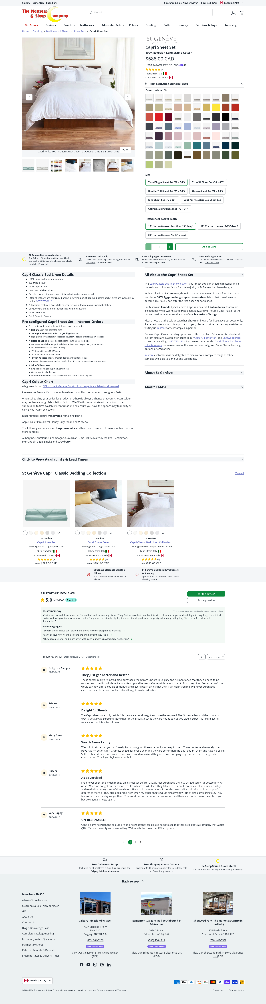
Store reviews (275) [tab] (73, 656)
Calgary (36, 258)
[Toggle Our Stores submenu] (40, 25)
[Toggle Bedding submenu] (158, 25)
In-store (149, 355)
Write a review (206, 594)
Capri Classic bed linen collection (168, 283)
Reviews (51, 25)
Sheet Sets (80, 31)
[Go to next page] (141, 842)
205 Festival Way (218, 937)
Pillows (133, 25)
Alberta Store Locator (34, 907)
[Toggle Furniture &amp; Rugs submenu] (219, 25)
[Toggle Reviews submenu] (58, 25)
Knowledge (231, 25)
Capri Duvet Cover (99, 542)
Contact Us (28, 929)
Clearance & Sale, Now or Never (181, 2)
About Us (27, 924)
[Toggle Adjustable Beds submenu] (123, 25)
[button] (242, 13)
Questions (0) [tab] (92, 656)
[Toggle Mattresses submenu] (96, 25)
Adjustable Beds (111, 25)
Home (25, 31)
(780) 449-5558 (218, 947)
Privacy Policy (218, 997)
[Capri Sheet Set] (46, 503)
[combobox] (149, 12)
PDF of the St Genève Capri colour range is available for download (81, 386)
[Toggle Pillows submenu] (140, 25)
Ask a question (206, 600)
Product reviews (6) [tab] (52, 656)
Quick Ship (102, 259)
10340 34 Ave (156, 937)
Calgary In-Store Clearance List (100, 959)
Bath (167, 25)
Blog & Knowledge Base (35, 935)
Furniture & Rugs (206, 25)
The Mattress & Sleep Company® (48, 997)
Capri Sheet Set (46, 542)
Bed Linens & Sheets (58, 31)
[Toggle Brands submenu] (74, 25)
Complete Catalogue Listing (38, 940)
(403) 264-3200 (95, 947)
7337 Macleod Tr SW (95, 934)
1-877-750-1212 (209, 2)
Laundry (182, 25)
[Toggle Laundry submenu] (190, 25)
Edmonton (45, 258)
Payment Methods (32, 951)
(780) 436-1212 (156, 947)
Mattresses (87, 25)
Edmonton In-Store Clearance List (162, 959)
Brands (68, 25)
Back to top (130, 888)
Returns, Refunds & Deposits (39, 957)
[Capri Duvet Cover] (98, 503)
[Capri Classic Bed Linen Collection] (150, 503)
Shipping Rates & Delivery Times (40, 962)
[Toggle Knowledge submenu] (240, 25)
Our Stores (31, 25)
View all (239, 473)
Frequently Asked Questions (38, 946)
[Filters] (202, 656)
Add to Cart (209, 246)
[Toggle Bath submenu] (172, 25)
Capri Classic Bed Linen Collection (150, 542)
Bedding (151, 25)
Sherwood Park (62, 258)
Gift (24, 918)
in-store (161, 328)
